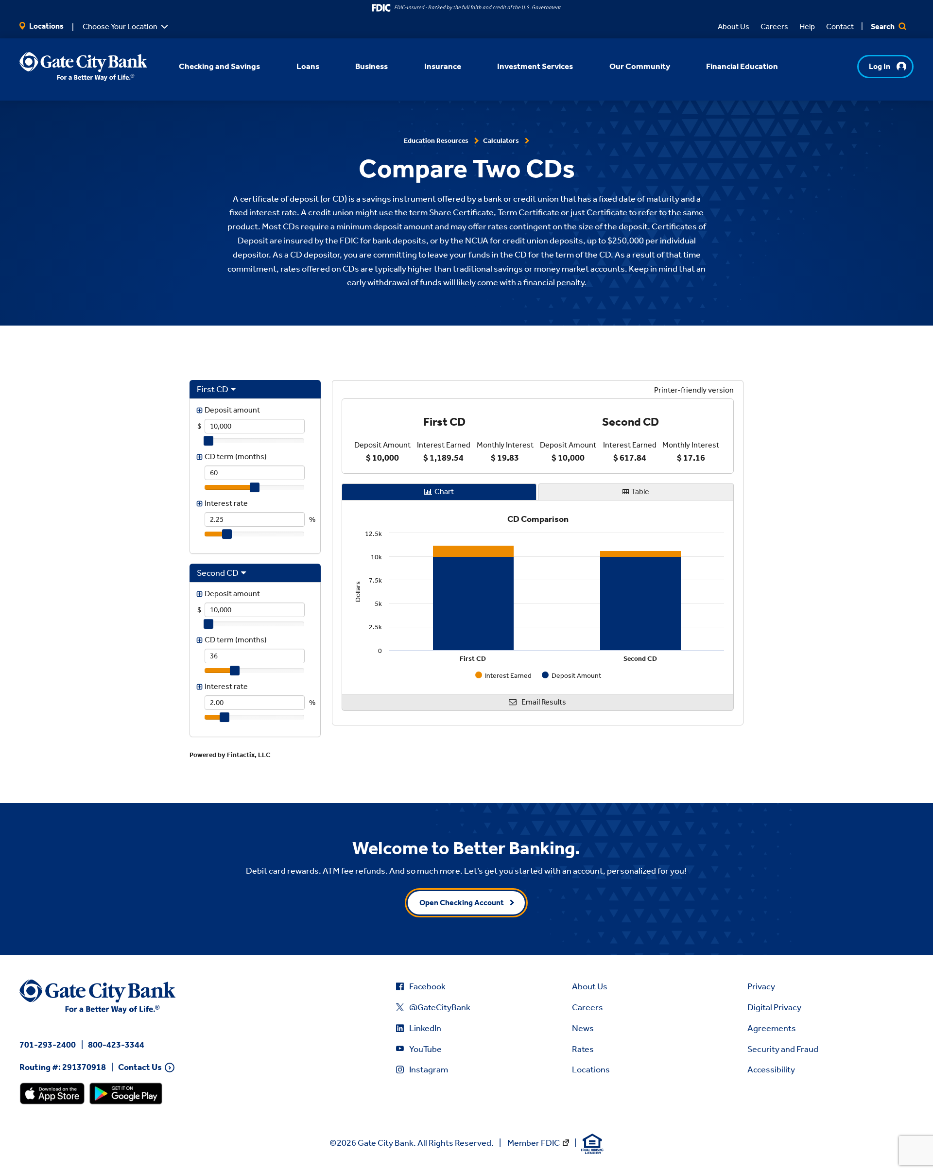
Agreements (771, 1028)
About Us (733, 26)
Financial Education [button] (742, 66)
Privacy (761, 986)
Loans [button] (307, 66)
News (583, 1028)
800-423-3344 (116, 1044)
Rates (583, 1049)
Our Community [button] (639, 66)
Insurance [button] (442, 66)
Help (807, 26)
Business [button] (371, 66)
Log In (879, 66)
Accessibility (771, 1069)
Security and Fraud (782, 1049)
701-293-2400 (47, 1044)
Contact (840, 26)
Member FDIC (533, 1143)
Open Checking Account (461, 902)
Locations (46, 26)
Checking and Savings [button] (219, 66)
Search (883, 26)
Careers (774, 26)
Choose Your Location (120, 26)
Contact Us (140, 1067)
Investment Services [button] (535, 66)
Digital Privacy (774, 1007)
